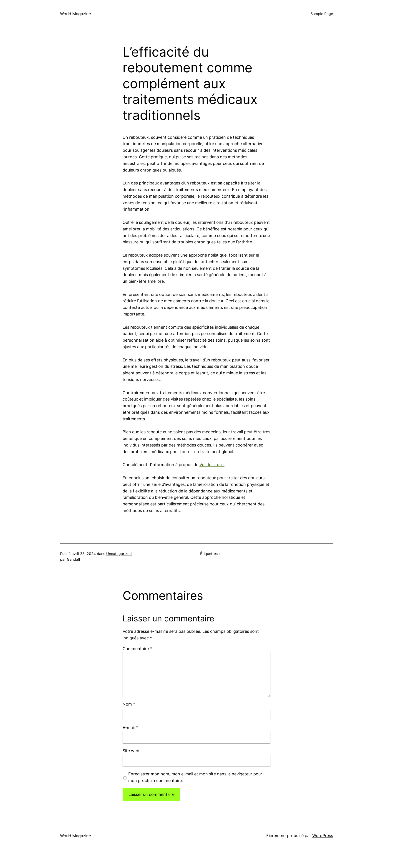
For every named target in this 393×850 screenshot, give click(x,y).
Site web (131, 750)
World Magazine (75, 13)
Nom (129, 704)
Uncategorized (119, 553)
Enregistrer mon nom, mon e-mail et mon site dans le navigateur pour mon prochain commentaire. (195, 777)
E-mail (130, 727)
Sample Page (321, 13)
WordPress (322, 835)
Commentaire (137, 648)
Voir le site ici (211, 464)
